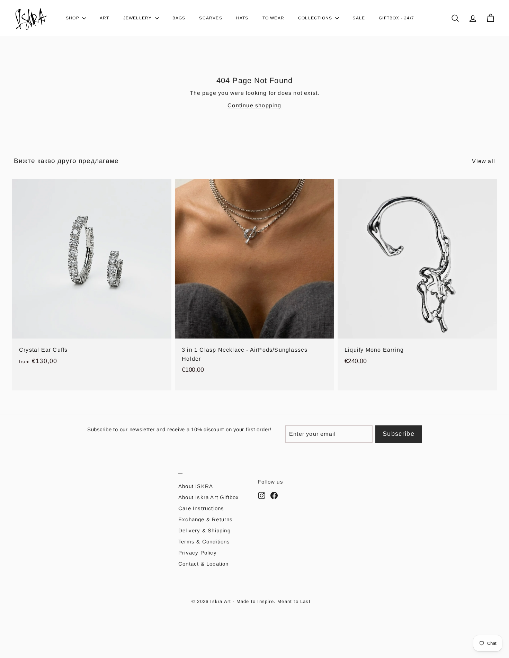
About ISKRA (195, 486)
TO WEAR (273, 18)
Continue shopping (254, 105)
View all (483, 161)
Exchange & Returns (205, 519)
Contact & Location (203, 564)
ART (104, 18)
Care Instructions (201, 508)
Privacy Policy (197, 553)
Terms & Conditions (204, 541)
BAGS (179, 18)
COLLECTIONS (315, 18)
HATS (242, 18)
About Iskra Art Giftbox (208, 497)
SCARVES (210, 18)
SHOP (73, 18)
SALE (358, 18)
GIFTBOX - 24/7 (396, 18)
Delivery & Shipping (204, 530)
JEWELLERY (138, 18)
